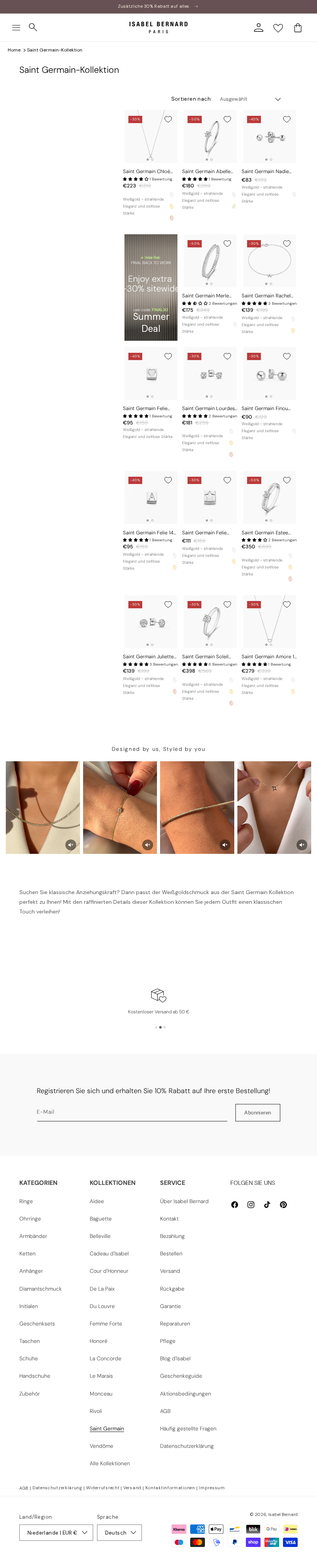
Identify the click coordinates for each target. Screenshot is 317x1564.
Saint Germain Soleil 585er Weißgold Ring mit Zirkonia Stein (206, 657)
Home (14, 50)
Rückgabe (172, 1288)
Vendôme (101, 1445)
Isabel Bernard (283, 1514)
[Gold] (171, 206)
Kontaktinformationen (170, 1487)
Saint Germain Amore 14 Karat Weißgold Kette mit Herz (269, 657)
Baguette (101, 1218)
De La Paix (102, 1288)
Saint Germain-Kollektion (54, 50)
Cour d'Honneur (109, 1270)
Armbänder (33, 1236)
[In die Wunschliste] (168, 119)
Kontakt (169, 1218)
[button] (16, 27)
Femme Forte (106, 1323)
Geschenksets (37, 1323)
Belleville (100, 1236)
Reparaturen (175, 1323)
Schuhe (28, 1358)
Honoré (98, 1340)
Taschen (29, 1340)
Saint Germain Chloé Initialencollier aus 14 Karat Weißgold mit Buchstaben (146, 171)
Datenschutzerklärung (187, 1445)
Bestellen (171, 1253)
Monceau (101, 1393)
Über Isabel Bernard (184, 1201)
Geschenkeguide (181, 1375)
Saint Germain (107, 1428)
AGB (165, 1411)
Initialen (28, 1306)
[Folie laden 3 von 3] (165, 1027)
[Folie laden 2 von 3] (160, 1027)
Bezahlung (172, 1236)
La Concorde (105, 1358)
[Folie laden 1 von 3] (156, 1027)
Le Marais (101, 1375)
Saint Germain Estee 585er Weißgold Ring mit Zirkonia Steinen (266, 533)
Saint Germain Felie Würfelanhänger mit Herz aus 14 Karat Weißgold (145, 408)
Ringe (26, 1201)
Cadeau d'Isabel (109, 1253)
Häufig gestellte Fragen (188, 1428)
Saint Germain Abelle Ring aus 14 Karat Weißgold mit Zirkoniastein (206, 171)
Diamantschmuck (40, 1288)
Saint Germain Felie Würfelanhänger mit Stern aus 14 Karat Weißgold (204, 533)
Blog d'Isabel (175, 1358)
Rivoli (96, 1411)
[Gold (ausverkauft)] (233, 206)
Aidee (97, 1201)
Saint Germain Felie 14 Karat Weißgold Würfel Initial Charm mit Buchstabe (148, 533)
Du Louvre (102, 1306)
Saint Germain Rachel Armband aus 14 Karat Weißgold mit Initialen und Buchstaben (267, 296)
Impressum (212, 1487)
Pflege (168, 1340)
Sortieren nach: (191, 98)
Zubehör (29, 1393)
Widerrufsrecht (103, 1487)
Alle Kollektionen (110, 1463)
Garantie (170, 1306)
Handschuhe (34, 1375)
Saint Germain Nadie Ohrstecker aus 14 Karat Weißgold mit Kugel (269, 171)
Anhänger (31, 1270)
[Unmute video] (70, 845)
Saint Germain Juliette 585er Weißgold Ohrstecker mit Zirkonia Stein (149, 657)
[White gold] (171, 195)
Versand (170, 1270)
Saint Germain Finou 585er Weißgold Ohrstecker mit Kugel (265, 408)
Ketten (27, 1253)
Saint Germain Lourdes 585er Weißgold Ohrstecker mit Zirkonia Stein (208, 408)
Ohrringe (30, 1218)
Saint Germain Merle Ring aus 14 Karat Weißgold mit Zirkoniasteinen (205, 296)
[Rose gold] (171, 218)
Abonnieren (257, 1113)
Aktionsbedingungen (185, 1393)
